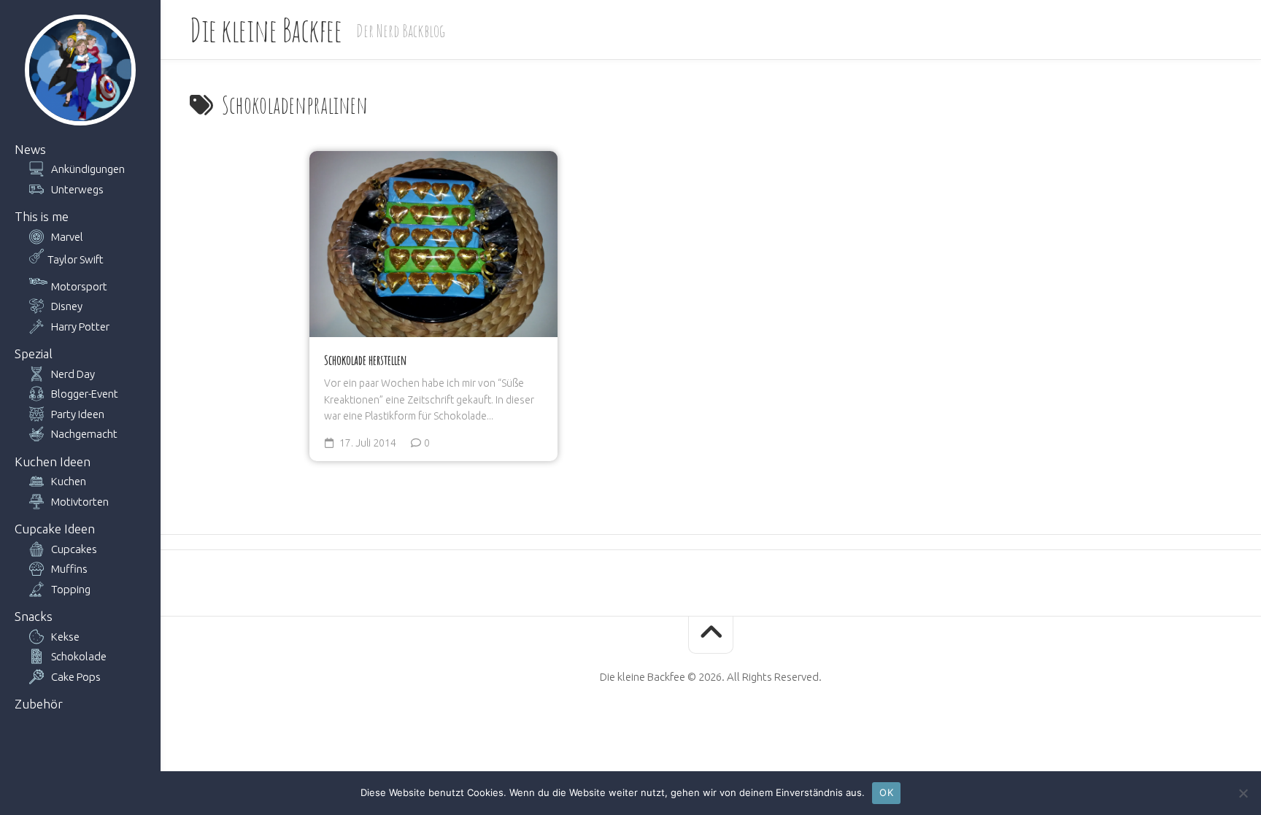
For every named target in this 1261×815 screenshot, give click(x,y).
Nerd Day (73, 374)
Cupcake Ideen (55, 529)
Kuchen (68, 481)
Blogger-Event (84, 393)
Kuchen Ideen (52, 461)
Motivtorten (80, 501)
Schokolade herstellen (365, 360)
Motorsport (79, 286)
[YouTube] (698, 723)
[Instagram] (748, 723)
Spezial (34, 353)
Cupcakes (74, 549)
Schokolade (79, 656)
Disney (66, 306)
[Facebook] (674, 723)
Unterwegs (77, 189)
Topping (70, 589)
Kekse (65, 636)
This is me (42, 216)
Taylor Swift (75, 259)
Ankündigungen (88, 169)
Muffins (69, 569)
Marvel (67, 237)
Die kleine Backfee (266, 29)
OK (886, 792)
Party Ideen (77, 414)
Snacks (34, 616)
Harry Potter (80, 326)
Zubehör (39, 704)
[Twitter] (723, 723)
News (30, 149)
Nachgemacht (84, 434)
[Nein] (1242, 793)
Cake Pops (76, 677)
